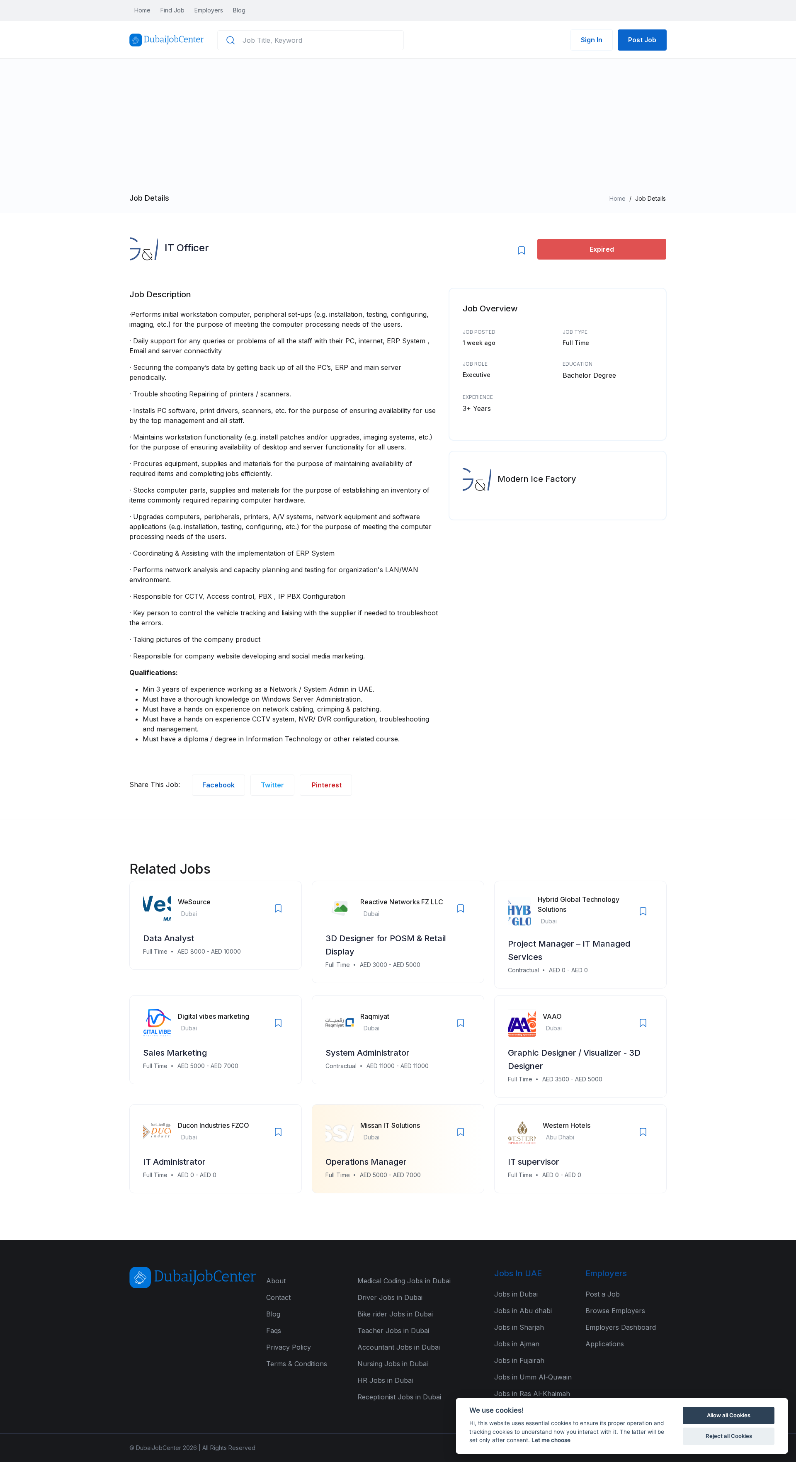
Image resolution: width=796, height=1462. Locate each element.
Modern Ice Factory (537, 479)
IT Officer (187, 248)
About (276, 1281)
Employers (208, 10)
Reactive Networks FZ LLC (401, 902)
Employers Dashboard (620, 1327)
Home (142, 10)
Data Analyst (168, 938)
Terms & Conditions (296, 1364)
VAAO (552, 1016)
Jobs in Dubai (516, 1294)
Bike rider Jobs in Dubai (395, 1314)
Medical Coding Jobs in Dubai (404, 1281)
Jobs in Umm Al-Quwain (533, 1377)
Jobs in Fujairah (519, 1360)
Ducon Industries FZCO (213, 1125)
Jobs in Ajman (516, 1344)
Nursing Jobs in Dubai (392, 1364)
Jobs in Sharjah (519, 1327)
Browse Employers (615, 1311)
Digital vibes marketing (213, 1016)
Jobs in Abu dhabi (523, 1311)
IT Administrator (174, 1162)
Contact (278, 1297)
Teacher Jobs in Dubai (393, 1330)
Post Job (642, 40)
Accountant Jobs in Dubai (398, 1347)
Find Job (172, 10)
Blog (239, 10)
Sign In (591, 40)
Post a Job (602, 1294)
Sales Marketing (175, 1053)
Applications (604, 1344)
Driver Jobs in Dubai (389, 1297)
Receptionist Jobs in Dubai (399, 1397)
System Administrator (367, 1053)
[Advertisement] (398, 131)
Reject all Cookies (729, 1436)
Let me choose (550, 1440)
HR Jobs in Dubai (385, 1380)
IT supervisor (533, 1162)
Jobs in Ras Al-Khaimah (532, 1393)
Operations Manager (366, 1162)
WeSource (194, 902)
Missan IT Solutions (390, 1125)
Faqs (273, 1330)
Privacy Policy (288, 1347)
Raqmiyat (374, 1016)
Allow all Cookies (728, 1415)
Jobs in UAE (518, 1273)
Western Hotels (566, 1125)
